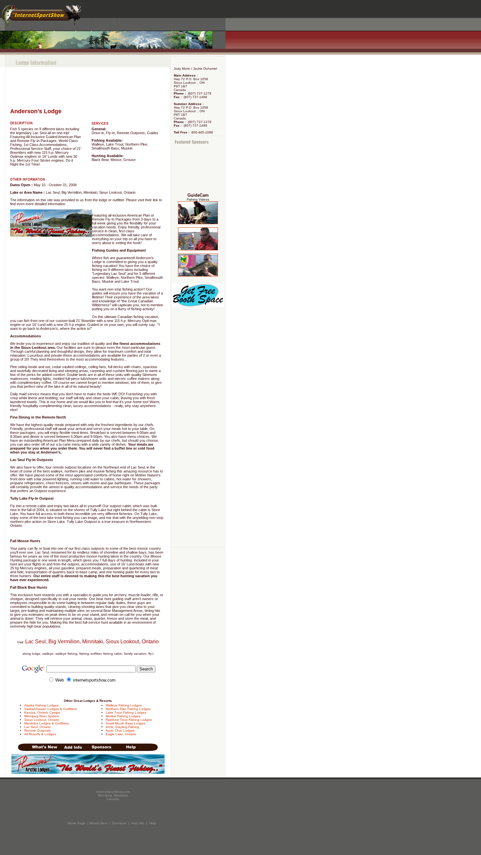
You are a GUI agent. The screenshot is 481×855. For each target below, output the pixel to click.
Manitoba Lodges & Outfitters (46, 723)
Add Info (137, 823)
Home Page (76, 823)
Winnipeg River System (41, 716)
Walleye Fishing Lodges (124, 705)
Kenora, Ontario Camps (42, 712)
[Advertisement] (198, 169)
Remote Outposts (37, 730)
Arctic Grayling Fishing (122, 727)
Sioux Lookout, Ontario (41, 719)
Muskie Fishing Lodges (123, 716)
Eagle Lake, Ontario (121, 734)
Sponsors (119, 823)
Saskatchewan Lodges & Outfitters (50, 709)
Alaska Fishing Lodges (41, 705)
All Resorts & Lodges (40, 734)
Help (152, 823)
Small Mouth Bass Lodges (125, 723)
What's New (98, 823)
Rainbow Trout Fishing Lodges (129, 719)
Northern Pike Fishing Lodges (128, 709)
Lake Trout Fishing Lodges (126, 712)
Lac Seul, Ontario (37, 727)
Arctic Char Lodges (120, 730)
